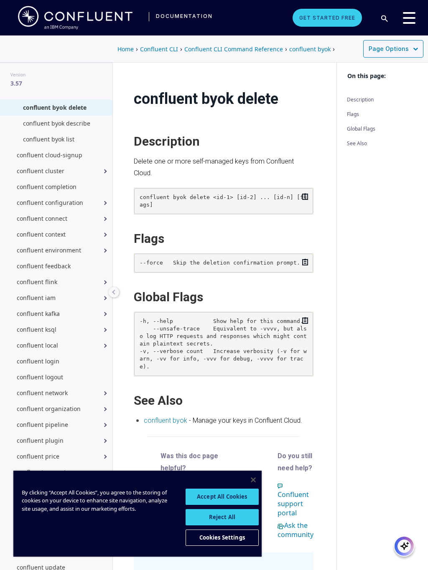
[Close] (253, 479)
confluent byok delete (55, 107)
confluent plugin (40, 440)
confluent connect (42, 218)
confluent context (41, 234)
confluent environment (49, 250)
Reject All (222, 517)
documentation (184, 16)
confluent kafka (38, 314)
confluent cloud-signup (49, 155)
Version (17, 74)
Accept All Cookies (222, 496)
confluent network (42, 393)
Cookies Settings (222, 537)
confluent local (37, 345)
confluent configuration (50, 203)
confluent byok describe (56, 123)
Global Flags (361, 128)
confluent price (38, 456)
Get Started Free (327, 18)
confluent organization (49, 409)
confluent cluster (40, 171)
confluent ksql (36, 329)
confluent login (38, 361)
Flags (353, 114)
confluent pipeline (42, 425)
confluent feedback (44, 266)
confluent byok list (48, 139)
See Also (357, 143)
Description (360, 99)
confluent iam (36, 298)
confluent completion (46, 187)
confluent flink (37, 282)
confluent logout (40, 377)
